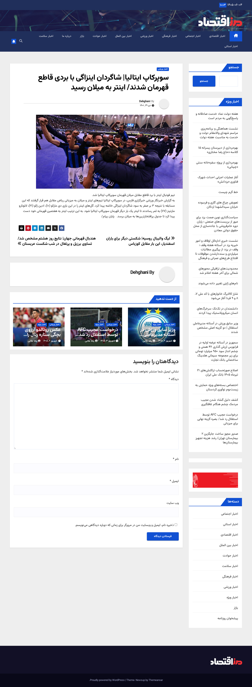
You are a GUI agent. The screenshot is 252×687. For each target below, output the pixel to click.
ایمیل (174, 481)
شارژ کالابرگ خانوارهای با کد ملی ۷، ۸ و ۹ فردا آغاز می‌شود (216, 296)
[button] (20, 41)
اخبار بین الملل (123, 36)
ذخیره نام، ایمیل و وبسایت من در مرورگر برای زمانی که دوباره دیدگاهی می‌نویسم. (124, 525)
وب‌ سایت (173, 503)
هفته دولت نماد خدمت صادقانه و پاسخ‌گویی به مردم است (217, 116)
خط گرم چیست (228, 192)
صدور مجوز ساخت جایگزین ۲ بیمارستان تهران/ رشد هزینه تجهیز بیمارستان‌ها (216, 438)
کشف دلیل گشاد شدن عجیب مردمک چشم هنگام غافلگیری (219, 402)
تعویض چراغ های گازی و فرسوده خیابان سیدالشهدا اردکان (218, 205)
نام (176, 459)
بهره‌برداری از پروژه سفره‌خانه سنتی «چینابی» (217, 165)
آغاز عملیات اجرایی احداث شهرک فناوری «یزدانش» (218, 179)
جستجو (234, 67)
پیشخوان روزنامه (228, 618)
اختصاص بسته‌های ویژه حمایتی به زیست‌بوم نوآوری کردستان (216, 387)
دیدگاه (174, 379)
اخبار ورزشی (147, 36)
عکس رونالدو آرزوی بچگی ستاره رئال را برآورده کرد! (42, 334)
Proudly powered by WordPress (107, 680)
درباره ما (66, 36)
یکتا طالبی (147, 341)
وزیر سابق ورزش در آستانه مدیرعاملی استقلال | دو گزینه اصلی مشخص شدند (215, 328)
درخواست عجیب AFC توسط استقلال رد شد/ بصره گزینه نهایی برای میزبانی (217, 419)
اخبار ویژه (232, 598)
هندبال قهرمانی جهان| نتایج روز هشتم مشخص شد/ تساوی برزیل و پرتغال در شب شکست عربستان (57, 241)
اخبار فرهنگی (169, 36)
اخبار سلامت (46, 36)
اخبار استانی (231, 46)
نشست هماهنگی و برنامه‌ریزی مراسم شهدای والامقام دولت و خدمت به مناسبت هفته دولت (218, 133)
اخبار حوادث (100, 36)
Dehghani (144, 101)
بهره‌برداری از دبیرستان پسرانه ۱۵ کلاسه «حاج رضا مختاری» (218, 150)
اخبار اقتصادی (217, 36)
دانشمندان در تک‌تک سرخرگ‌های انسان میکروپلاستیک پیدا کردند (217, 311)
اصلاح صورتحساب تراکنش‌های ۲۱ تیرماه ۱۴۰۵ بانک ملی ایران (217, 372)
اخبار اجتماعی (193, 36)
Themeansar (156, 680)
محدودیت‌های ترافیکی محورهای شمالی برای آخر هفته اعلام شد (218, 271)
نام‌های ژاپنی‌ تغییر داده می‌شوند (218, 283)
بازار (82, 36)
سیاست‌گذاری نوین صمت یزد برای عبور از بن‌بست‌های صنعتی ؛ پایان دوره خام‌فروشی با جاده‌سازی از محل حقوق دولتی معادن (215, 224)
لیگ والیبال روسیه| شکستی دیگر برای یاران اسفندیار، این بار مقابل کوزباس (140, 241)
